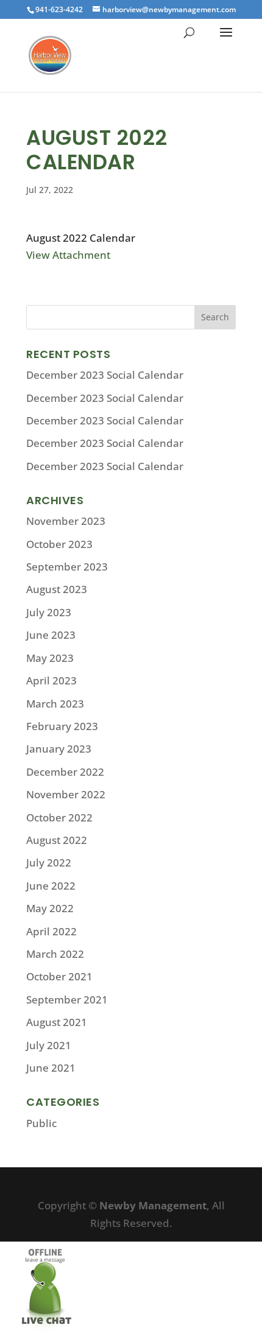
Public (41, 1123)
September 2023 (67, 567)
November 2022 (65, 794)
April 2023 (51, 680)
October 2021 (59, 976)
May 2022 (50, 908)
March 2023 (55, 704)
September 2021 (67, 1000)
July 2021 (48, 1045)
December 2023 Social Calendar (104, 375)
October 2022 (59, 817)
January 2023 (58, 749)
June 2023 (51, 635)
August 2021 (56, 1022)
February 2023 (62, 726)
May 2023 (50, 658)
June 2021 (51, 1068)
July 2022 (48, 863)
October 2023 (59, 544)
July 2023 (48, 612)
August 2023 (56, 589)
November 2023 (65, 521)
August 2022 (56, 840)
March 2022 (55, 954)
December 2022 (65, 772)
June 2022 (51, 886)
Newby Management (153, 1205)
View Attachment (68, 255)
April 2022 (51, 931)
